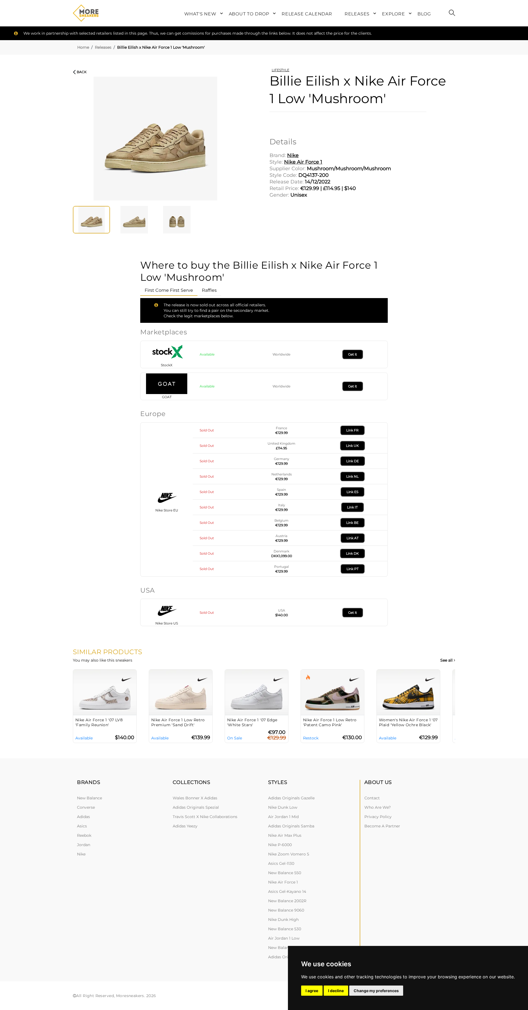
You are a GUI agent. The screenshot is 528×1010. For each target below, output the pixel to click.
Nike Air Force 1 (283, 882)
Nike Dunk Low (282, 807)
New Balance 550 (284, 872)
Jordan (83, 844)
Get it (352, 354)
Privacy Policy (378, 816)
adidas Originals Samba (291, 826)
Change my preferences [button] (376, 990)
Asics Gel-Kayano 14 (287, 891)
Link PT (352, 569)
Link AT (352, 538)
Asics (82, 826)
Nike (81, 854)
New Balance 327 (284, 947)
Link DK (352, 553)
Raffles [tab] (209, 290)
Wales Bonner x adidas (195, 798)
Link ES (352, 492)
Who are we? (377, 807)
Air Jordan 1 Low (283, 938)
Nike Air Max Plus (284, 835)
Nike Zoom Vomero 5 (288, 854)
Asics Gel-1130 (281, 863)
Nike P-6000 (280, 844)
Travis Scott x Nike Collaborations (205, 816)
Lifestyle (280, 70)
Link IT (352, 507)
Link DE (352, 461)
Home (83, 47)
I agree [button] (312, 990)
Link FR (352, 430)
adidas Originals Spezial (196, 807)
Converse (86, 807)
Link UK (352, 446)
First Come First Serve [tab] (169, 290)
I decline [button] (336, 990)
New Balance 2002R (287, 900)
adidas (83, 816)
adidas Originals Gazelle (291, 798)
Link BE (352, 523)
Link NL (352, 476)
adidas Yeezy (185, 826)
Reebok (84, 835)
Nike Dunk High (283, 919)
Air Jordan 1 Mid (283, 816)
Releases (103, 47)
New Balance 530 (284, 928)
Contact (372, 798)
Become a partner (382, 826)
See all (447, 660)
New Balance (89, 798)
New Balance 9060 (286, 910)
